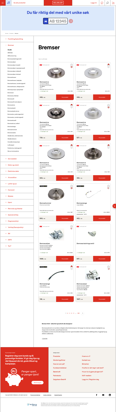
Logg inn (94, 3)
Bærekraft (56, 372)
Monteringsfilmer (59, 360)
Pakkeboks (57, 376)
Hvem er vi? (86, 356)
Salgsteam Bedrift (59, 379)
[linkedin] (110, 395)
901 (79, 313)
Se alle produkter (20, 3)
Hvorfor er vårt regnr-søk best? (93, 368)
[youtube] (103, 395)
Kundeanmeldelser (60, 368)
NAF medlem (86, 376)
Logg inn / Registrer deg (90, 379)
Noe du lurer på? (59, 364)
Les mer (45, 338)
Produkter (11, 33)
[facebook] (97, 395)
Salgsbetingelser (58, 395)
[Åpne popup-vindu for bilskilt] (8, 3)
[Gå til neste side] (82, 313)
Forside (6, 33)
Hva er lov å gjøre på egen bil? (92, 372)
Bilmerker (85, 364)
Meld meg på (37, 382)
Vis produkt (65, 97)
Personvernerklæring (35, 395)
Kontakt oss (86, 360)
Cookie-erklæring (47, 395)
